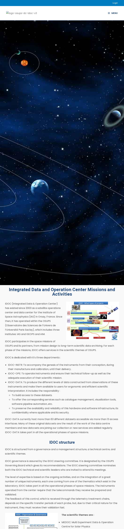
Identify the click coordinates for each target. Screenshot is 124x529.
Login (115, 3)
